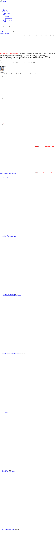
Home (1, 31)
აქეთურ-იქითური (4, 31)
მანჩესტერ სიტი (6, 173)
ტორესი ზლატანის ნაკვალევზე (6, 235)
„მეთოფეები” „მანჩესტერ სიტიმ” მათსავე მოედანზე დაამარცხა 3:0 (9, 53)
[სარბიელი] (4, 1)
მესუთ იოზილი (10, 173)
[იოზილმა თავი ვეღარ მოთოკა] (5, 33)
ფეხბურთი (14, 173)
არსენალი (1, 173)
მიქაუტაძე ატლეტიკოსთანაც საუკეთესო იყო (8, 529)
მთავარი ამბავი (37, 146)
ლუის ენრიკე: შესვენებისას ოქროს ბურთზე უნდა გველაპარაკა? (11, 353)
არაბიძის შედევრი (4, 470)
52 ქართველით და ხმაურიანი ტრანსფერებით (8, 294)
